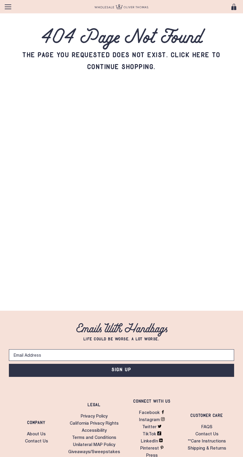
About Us (36, 434)
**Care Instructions (207, 441)
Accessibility (94, 431)
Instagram (150, 420)
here (201, 54)
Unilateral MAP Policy (94, 445)
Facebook (150, 413)
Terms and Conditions (94, 438)
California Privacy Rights (94, 424)
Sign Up (122, 369)
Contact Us (36, 441)
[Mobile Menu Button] (8, 6)
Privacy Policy (94, 417)
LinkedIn (150, 441)
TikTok (150, 434)
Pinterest (150, 449)
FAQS (206, 427)
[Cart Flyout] (234, 7)
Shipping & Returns (207, 449)
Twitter (150, 427)
